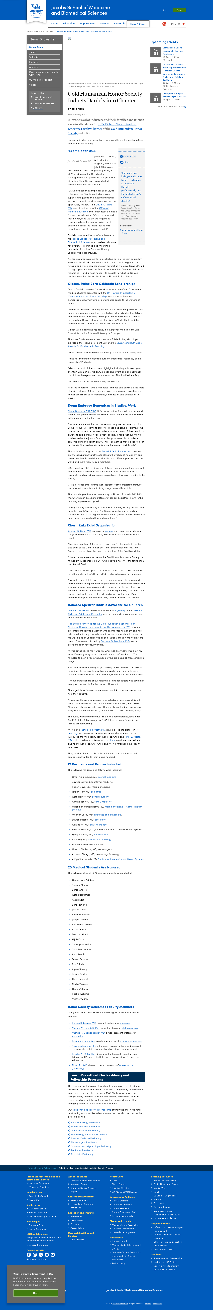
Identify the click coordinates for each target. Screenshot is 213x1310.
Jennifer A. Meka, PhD (83, 1054)
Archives (33, 67)
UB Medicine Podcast (40, 80)
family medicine (103, 802)
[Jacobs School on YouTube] (53, 1255)
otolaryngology (130, 1028)
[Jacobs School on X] (41, 1255)
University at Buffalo (120, 1304)
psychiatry (119, 611)
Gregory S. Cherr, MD (79, 531)
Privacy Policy (40, 1285)
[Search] (164, 23)
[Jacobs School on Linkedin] (47, 1255)
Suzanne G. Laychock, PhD (115, 641)
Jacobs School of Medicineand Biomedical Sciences (80, 10)
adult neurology (98, 825)
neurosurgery (101, 834)
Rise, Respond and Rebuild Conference (43, 73)
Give (164, 10)
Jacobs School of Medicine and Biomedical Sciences (134, 1290)
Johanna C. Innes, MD (83, 1041)
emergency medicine (131, 1041)
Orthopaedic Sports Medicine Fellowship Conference (173, 50)
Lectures (33, 62)
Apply (179, 10)
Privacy (148, 1304)
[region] (36, 1284)
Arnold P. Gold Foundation (116, 451)
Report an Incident (36, 1259)
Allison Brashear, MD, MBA (82, 411)
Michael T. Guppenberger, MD (88, 1033)
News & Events (33, 32)
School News (48, 32)
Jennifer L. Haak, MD (79, 611)
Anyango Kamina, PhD (84, 1046)
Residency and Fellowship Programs (92, 1110)
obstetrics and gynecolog (107, 815)
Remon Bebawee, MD (84, 1023)
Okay (36, 1293)
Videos (32, 85)
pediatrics (96, 792)
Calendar (34, 57)
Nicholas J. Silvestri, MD (93, 730)
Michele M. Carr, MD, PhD (86, 1028)
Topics (32, 52)
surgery (109, 531)
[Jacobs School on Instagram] (35, 1255)
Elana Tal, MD (79, 1065)
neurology (73, 733)
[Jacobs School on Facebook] (29, 1255)
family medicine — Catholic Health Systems (121, 859)
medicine (125, 1023)
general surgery (100, 797)
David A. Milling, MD (130, 205)
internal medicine (107, 777)
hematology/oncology (99, 839)
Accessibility (157, 1304)
